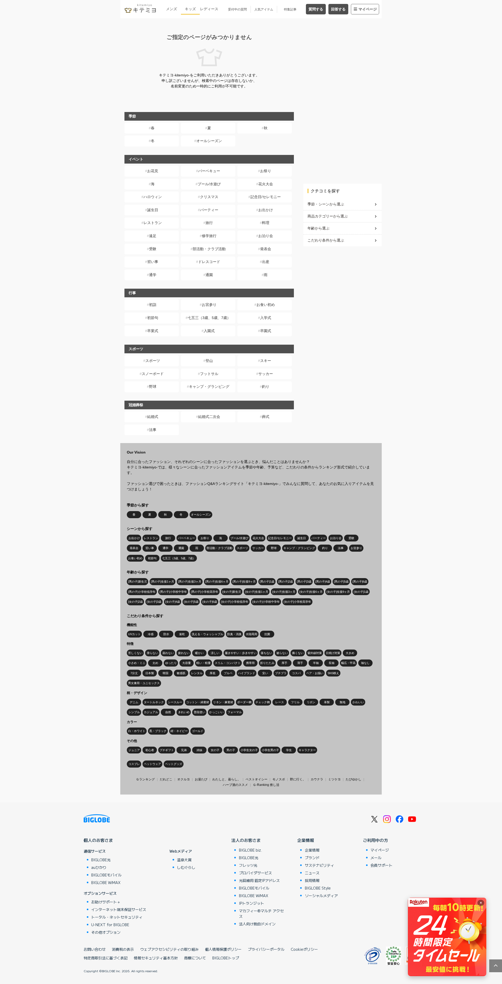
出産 (265, 262)
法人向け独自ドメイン (257, 923)
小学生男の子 (270, 750)
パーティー (209, 210)
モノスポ (278, 779)
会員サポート (381, 865)
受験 (152, 249)
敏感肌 (181, 673)
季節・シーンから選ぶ (325, 204)
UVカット (134, 634)
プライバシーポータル (266, 949)
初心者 (149, 750)
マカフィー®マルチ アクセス (261, 913)
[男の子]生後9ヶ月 (244, 581)
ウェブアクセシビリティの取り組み (169, 949)
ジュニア (134, 750)
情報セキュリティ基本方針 (156, 957)
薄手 (300, 662)
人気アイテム (263, 9)
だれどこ (166, 779)
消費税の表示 (123, 949)
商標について (195, 957)
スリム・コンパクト (228, 662)
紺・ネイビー (179, 731)
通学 (152, 275)
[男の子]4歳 (322, 581)
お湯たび (201, 779)
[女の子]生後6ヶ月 (311, 591)
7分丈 (134, 673)
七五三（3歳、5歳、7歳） (209, 318)
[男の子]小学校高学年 (204, 591)
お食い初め (265, 305)
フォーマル (234, 712)
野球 (152, 386)
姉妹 (199, 750)
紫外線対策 (314, 653)
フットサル (209, 374)
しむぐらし (186, 867)
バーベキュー (209, 171)
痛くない (298, 653)
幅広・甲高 (348, 662)
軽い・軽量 (203, 662)
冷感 (150, 634)
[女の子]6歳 (209, 601)
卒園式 (265, 331)
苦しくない (135, 653)
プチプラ (281, 673)
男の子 (230, 750)
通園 (209, 275)
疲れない (184, 653)
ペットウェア (152, 763)
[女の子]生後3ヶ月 (283, 591)
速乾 (182, 634)
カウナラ (317, 779)
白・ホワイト (136, 731)
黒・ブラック (158, 731)
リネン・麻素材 (223, 702)
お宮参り (209, 305)
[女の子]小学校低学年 (234, 601)
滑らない (152, 653)
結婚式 (152, 417)
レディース (209, 9)
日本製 (149, 673)
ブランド (312, 857)
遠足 (152, 236)
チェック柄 (262, 702)
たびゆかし (353, 779)
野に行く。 (298, 779)
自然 (168, 712)
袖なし (365, 662)
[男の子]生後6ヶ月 (217, 581)
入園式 (209, 331)
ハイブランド (246, 673)
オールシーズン (209, 141)
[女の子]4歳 (172, 601)
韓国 (165, 673)
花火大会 (265, 184)
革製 (327, 702)
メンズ (171, 9)
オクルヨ (183, 779)
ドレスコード (209, 262)
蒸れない (168, 653)
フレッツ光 (248, 865)
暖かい (199, 653)
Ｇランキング (145, 779)
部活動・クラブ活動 (209, 249)
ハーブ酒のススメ (235, 785)
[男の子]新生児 (137, 581)
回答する (338, 9)
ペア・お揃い (314, 673)
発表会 (265, 249)
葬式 (265, 417)
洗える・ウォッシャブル (207, 634)
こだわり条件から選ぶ (325, 240)
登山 (209, 361)
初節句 (152, 318)
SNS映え (333, 673)
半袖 (316, 662)
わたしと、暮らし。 (226, 779)
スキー (265, 361)
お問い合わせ (95, 949)
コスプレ (134, 763)
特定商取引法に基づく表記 (106, 957)
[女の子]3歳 (154, 601)
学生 (289, 750)
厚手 (284, 662)
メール (375, 857)
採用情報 (312, 880)
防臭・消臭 (234, 634)
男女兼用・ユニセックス (144, 683)
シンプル (134, 712)
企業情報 (305, 840)
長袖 (331, 662)
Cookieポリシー (304, 949)
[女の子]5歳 (191, 601)
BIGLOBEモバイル (106, 874)
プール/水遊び (209, 184)
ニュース (312, 872)
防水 (166, 634)
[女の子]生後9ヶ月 (338, 591)
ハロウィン (153, 197)
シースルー (175, 702)
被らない (282, 653)
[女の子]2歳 (135, 601)
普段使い (199, 712)
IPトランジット (251, 903)
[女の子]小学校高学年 (297, 601)
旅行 (209, 223)
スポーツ (152, 361)
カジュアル (151, 712)
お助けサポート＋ (106, 901)
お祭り (265, 171)
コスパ (296, 673)
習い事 (152, 262)
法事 (152, 430)
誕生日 (152, 210)
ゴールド (197, 731)
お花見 (152, 171)
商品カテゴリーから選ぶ (327, 216)
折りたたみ (267, 662)
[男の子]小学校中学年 (173, 591)
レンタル (197, 673)
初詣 (152, 305)
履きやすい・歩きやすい (240, 653)
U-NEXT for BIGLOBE (110, 924)
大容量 (186, 662)
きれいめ (184, 712)
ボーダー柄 (244, 702)
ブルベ (228, 673)
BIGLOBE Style (318, 888)
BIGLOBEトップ (225, 957)
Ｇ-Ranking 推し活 (266, 785)
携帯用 (250, 662)
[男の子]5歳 (341, 581)
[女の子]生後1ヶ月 (256, 591)
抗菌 (267, 634)
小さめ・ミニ (136, 662)
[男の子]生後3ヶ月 (189, 581)
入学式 (265, 318)
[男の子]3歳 (304, 581)
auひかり (98, 867)
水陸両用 (251, 634)
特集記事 (290, 9)
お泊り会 (265, 236)
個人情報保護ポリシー (223, 949)
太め (155, 662)
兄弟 (184, 750)
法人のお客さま (246, 840)
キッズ (190, 9)
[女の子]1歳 (361, 591)
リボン (311, 702)
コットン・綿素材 (197, 702)
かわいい (358, 702)
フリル (295, 702)
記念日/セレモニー (265, 197)
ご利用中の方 (375, 840)
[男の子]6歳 (359, 581)
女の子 (215, 750)
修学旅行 (209, 236)
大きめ (350, 653)
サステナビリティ (319, 865)
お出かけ (265, 210)
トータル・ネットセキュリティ (116, 917)
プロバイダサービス (255, 872)
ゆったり (171, 662)
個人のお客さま (98, 840)
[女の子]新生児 (231, 591)
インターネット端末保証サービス (118, 909)
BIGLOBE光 (101, 859)
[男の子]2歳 (285, 581)
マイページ (367, 9)
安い (265, 673)
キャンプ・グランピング (209, 386)
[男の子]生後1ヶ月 (162, 581)
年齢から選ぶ (318, 228)
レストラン (153, 223)
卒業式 (152, 331)
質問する (316, 9)
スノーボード (153, 374)
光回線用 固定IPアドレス (259, 880)
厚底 (212, 673)
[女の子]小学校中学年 (266, 601)
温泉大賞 (184, 859)
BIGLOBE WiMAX (106, 882)
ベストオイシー (256, 779)
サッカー (265, 374)
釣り (265, 386)
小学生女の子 (249, 750)
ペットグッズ (173, 763)
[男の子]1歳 (267, 581)
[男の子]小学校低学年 (142, 591)
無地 (342, 702)
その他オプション (106, 932)
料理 (265, 223)
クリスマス (209, 197)
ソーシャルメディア (321, 895)
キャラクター (307, 750)
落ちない (266, 653)
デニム (134, 702)
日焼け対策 (333, 653)
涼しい (215, 653)
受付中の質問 (237, 9)
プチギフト (166, 750)
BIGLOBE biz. (250, 850)
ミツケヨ (334, 779)
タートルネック (154, 702)
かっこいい (216, 712)
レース (279, 702)
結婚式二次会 (209, 417)
